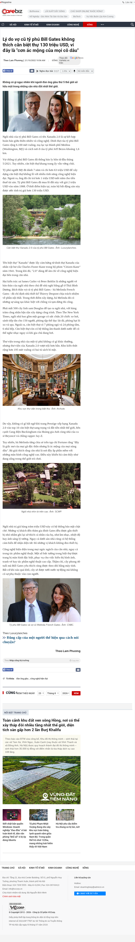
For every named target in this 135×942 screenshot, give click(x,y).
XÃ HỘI (13, 24)
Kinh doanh (55, 867)
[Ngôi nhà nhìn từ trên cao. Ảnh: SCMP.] (42, 486)
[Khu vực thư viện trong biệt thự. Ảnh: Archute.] (42, 380)
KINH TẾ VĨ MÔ (31, 24)
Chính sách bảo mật (11, 896)
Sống (55, 60)
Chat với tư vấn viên (89, 893)
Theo (41, 660)
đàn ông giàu (22, 678)
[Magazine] (5, 2)
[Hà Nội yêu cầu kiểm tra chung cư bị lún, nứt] (68, 815)
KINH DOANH (52, 24)
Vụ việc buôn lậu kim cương (99, 16)
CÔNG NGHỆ (73, 24)
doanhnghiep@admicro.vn (92, 887)
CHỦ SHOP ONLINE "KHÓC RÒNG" (87, 11)
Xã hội (22, 867)
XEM (76, 693)
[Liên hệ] (31, 71)
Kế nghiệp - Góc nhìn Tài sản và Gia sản (48, 16)
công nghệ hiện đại (39, 678)
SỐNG (90, 24)
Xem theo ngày (26, 693)
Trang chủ (8, 867)
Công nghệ (72, 867)
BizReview (34, 11)
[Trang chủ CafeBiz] (2, 24)
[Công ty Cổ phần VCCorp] (17, 907)
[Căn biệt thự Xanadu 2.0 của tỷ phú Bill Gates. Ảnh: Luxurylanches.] (42, 220)
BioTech (77, 16)
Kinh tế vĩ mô (37, 867)
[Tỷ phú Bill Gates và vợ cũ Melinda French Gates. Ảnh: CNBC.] (42, 600)
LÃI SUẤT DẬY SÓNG (55, 11)
